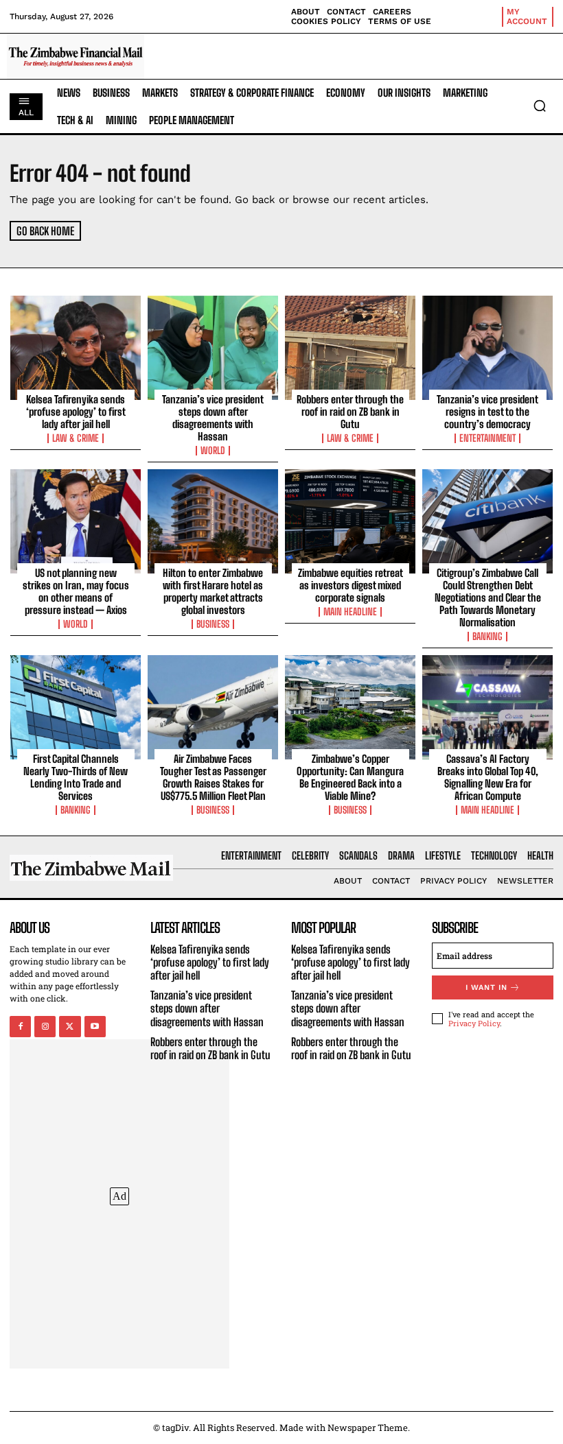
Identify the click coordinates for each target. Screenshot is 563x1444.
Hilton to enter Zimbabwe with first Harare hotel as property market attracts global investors (213, 591)
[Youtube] (95, 1026)
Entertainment (487, 438)
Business (212, 624)
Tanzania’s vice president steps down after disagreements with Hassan (213, 417)
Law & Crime (75, 438)
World (212, 450)
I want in (486, 987)
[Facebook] (20, 1026)
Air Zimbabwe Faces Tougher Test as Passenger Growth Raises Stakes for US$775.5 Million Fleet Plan (213, 777)
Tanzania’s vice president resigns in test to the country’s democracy (487, 411)
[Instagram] (45, 1026)
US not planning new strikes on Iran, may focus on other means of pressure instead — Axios (76, 591)
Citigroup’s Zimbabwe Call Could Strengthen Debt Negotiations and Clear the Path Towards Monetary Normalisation (488, 597)
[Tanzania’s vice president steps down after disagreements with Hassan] (213, 348)
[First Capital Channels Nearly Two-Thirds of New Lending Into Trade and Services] (75, 707)
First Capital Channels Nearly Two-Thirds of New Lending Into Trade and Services (75, 777)
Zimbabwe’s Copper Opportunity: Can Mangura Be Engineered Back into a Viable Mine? (350, 777)
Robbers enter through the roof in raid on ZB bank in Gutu (350, 411)
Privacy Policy (474, 1023)
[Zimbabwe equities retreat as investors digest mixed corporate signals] (350, 521)
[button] (539, 105)
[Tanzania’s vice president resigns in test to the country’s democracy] (487, 348)
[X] (69, 1026)
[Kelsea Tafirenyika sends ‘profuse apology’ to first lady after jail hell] (75, 348)
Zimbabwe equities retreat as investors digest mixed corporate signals (350, 585)
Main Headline (350, 612)
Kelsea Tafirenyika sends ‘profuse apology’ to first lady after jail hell (76, 411)
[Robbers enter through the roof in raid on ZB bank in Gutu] (350, 348)
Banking (487, 636)
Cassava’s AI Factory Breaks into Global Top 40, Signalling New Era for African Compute (487, 777)
